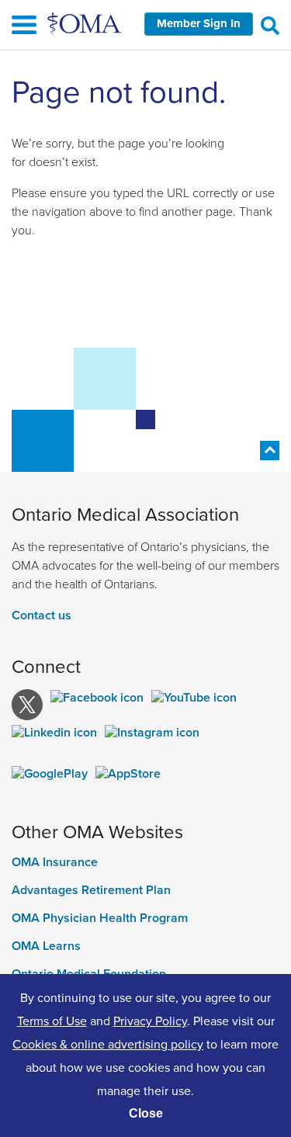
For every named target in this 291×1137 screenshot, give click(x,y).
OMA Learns (46, 946)
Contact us (41, 615)
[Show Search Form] (270, 25)
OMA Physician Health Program (100, 918)
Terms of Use (52, 1020)
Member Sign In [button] (199, 23)
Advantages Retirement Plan (91, 890)
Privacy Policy (150, 1020)
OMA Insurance (55, 862)
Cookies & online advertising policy (107, 1043)
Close (146, 1113)
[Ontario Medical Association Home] (85, 22)
